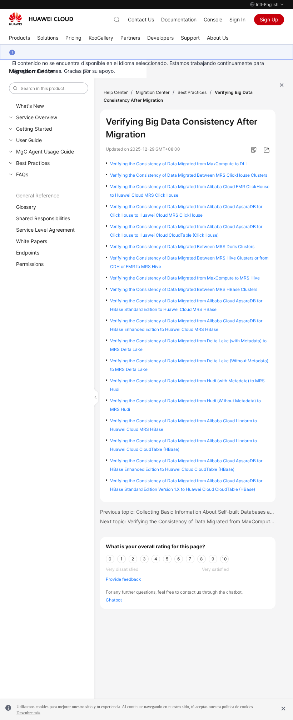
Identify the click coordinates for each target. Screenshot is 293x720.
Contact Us (141, 19)
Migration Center (152, 92)
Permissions (30, 264)
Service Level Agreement (45, 230)
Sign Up (269, 19)
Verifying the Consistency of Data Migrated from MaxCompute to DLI (178, 163)
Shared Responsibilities (43, 218)
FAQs (22, 174)
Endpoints (27, 253)
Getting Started (34, 129)
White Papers (31, 241)
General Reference (37, 195)
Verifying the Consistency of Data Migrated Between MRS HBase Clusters (183, 289)
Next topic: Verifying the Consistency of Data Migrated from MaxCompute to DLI (188, 521)
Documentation (179, 19)
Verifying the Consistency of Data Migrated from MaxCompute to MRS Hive (185, 278)
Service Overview (36, 117)
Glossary (26, 207)
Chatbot (114, 600)
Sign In (237, 19)
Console (213, 19)
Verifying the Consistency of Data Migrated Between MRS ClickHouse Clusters (188, 175)
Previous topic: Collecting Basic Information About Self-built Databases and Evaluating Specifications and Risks (188, 512)
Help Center (116, 92)
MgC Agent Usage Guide (45, 151)
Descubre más (28, 712)
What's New (30, 106)
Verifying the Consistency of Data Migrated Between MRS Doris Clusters (182, 246)
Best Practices (33, 163)
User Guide (29, 140)
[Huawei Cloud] (41, 18)
